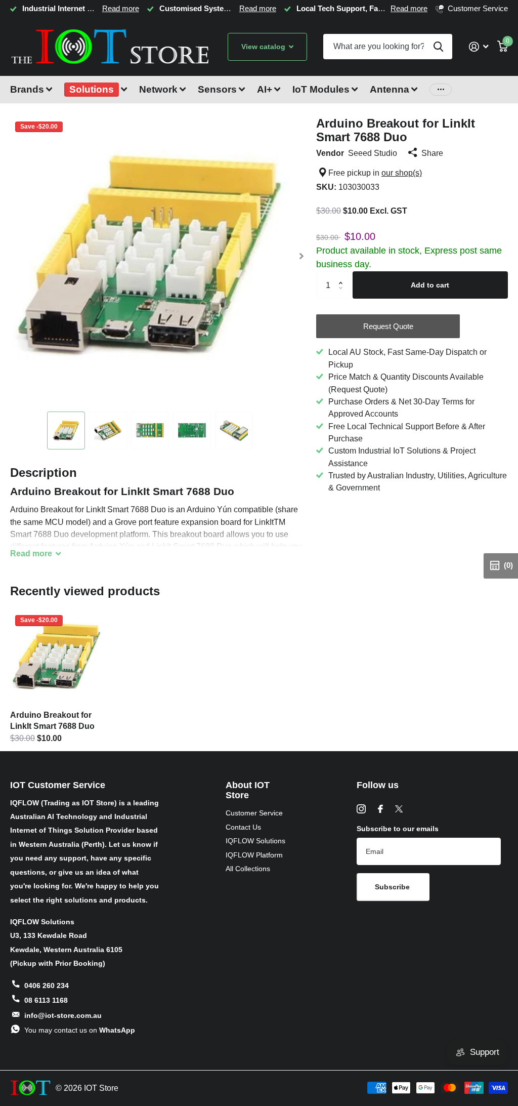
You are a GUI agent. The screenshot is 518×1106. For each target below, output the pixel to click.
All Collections (248, 869)
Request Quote (388, 326)
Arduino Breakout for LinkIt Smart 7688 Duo (52, 720)
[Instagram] (361, 808)
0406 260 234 (46, 985)
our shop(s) (401, 172)
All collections (31, 95)
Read (31, 553)
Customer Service (254, 813)
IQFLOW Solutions (255, 841)
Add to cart (430, 285)
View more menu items (440, 90)
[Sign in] (478, 46)
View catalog (264, 47)
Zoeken (438, 46)
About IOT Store (248, 790)
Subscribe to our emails (398, 829)
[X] (399, 808)
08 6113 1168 (46, 1000)
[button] (302, 256)
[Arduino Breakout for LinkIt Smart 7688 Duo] (56, 656)
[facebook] (380, 809)
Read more (120, 9)
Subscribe (393, 887)
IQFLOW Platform (254, 855)
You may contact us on (79, 1030)
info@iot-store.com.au (63, 1015)
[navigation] (66, 430)
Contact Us (243, 827)
